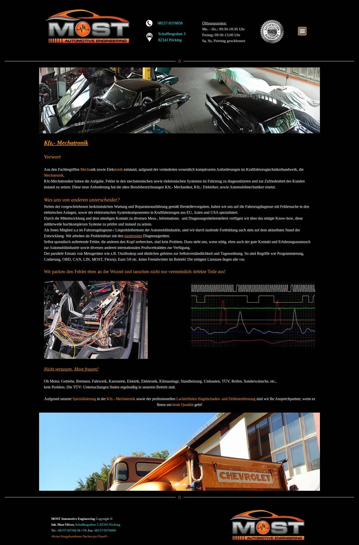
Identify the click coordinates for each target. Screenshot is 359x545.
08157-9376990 (105, 530)
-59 (84, 530)
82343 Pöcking (170, 40)
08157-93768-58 (69, 530)
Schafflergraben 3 (172, 34)
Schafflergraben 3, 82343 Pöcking (97, 524)
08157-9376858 (170, 23)
